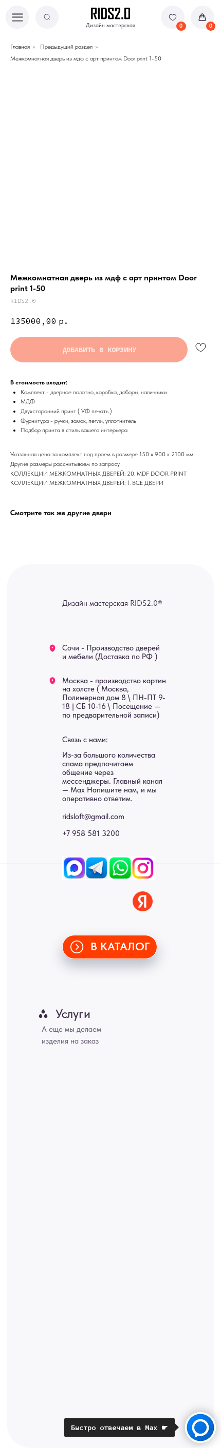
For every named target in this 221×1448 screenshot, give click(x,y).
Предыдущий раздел (66, 46)
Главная (20, 46)
